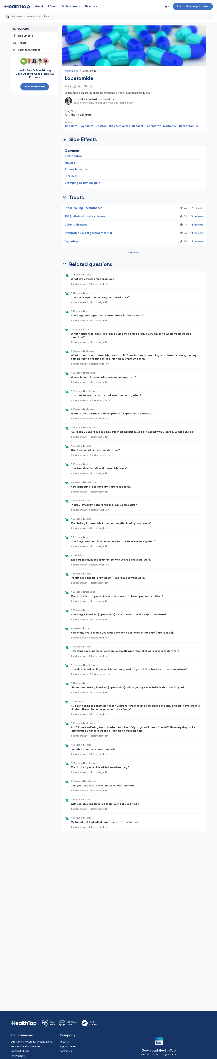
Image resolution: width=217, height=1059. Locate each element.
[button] (17, 6)
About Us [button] (65, 1041)
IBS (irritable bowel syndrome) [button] (85, 216)
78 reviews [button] (196, 216)
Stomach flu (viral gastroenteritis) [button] (88, 233)
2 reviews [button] (197, 208)
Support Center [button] (68, 1046)
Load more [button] (133, 252)
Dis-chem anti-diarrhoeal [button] (126, 126)
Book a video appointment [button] (193, 6)
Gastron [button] (101, 126)
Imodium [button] (71, 126)
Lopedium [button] (86, 126)
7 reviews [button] (197, 241)
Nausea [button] (70, 163)
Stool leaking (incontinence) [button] (84, 208)
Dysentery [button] (72, 241)
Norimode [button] (170, 126)
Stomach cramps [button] (76, 169)
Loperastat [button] (153, 126)
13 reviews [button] (196, 233)
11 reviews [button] (196, 224)
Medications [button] (71, 70)
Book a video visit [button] (34, 86)
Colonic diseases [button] (76, 224)
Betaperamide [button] (189, 126)
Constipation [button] (74, 156)
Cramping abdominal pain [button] (82, 183)
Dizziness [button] (71, 176)
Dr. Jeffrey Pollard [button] (85, 99)
